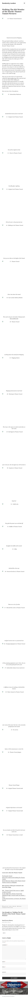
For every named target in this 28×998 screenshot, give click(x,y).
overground (4, 907)
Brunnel (19, 906)
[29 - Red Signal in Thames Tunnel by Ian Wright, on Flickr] (14, 446)
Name (4, 961)
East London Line (12, 78)
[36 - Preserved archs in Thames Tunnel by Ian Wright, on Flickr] (14, 586)
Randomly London (9, 3)
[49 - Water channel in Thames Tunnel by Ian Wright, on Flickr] (14, 706)
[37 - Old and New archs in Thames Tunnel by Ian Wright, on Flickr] (14, 622)
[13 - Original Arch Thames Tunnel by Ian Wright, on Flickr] (14, 204)
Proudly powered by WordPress (8, 996)
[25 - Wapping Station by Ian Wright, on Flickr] (14, 372)
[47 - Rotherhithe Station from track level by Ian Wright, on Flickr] (14, 676)
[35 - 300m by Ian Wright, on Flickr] (14, 557)
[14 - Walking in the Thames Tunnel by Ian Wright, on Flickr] (14, 240)
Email (4, 966)
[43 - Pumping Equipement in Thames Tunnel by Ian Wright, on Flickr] (14, 652)
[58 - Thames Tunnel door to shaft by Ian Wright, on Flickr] (14, 849)
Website (4, 972)
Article (15, 906)
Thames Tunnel (10, 907)
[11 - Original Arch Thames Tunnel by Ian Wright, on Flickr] (14, 131)
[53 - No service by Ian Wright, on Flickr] (14, 738)
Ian (11, 906)
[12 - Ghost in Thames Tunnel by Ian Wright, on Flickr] (14, 168)
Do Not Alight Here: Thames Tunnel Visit (12, 893)
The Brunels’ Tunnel (7, 876)
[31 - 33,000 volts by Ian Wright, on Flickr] (14, 512)
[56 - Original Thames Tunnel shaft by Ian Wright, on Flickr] (14, 796)
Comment (4, 945)
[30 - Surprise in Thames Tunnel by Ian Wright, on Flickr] (14, 482)
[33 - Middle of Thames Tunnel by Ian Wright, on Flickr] (14, 534)
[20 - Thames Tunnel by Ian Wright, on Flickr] (14, 336)
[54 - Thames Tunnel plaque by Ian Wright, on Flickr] (14, 767)
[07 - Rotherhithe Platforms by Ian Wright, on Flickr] (14, 102)
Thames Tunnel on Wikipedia (9, 882)
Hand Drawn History (7, 920)
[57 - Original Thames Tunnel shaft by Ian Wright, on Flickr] (14, 819)
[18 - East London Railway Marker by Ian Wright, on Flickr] (14, 305)
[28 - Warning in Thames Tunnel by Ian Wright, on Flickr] (14, 409)
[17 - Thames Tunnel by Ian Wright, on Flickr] (14, 276)
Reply (4, 933)
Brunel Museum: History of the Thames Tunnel (13, 880)
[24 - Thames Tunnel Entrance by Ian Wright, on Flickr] (14, 26)
